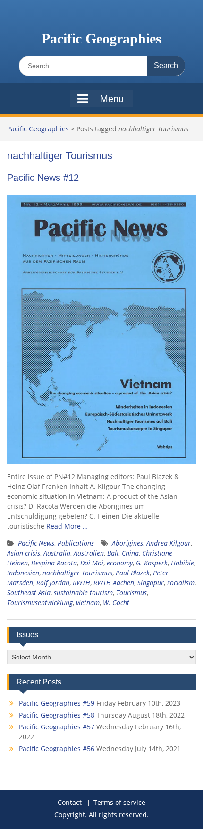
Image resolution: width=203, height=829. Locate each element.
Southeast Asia (29, 592)
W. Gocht (116, 602)
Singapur (150, 582)
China (130, 552)
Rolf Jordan (52, 582)
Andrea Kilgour (168, 542)
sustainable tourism (83, 592)
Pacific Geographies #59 (56, 703)
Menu (112, 99)
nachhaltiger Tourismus (77, 572)
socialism (181, 582)
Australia (56, 552)
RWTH (81, 582)
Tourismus (131, 592)
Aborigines (127, 542)
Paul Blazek (133, 572)
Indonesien (23, 572)
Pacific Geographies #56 (56, 748)
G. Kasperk (152, 562)
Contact (70, 803)
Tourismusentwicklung (40, 602)
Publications (76, 542)
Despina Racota (54, 562)
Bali (112, 552)
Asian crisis (23, 552)
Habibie (182, 562)
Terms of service (119, 803)
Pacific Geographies (101, 38)
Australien (89, 552)
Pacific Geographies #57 (56, 726)
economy (120, 562)
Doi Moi (91, 562)
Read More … (67, 525)
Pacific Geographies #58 (56, 714)
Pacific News (36, 542)
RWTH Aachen (113, 582)
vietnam (88, 602)
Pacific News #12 (43, 177)
